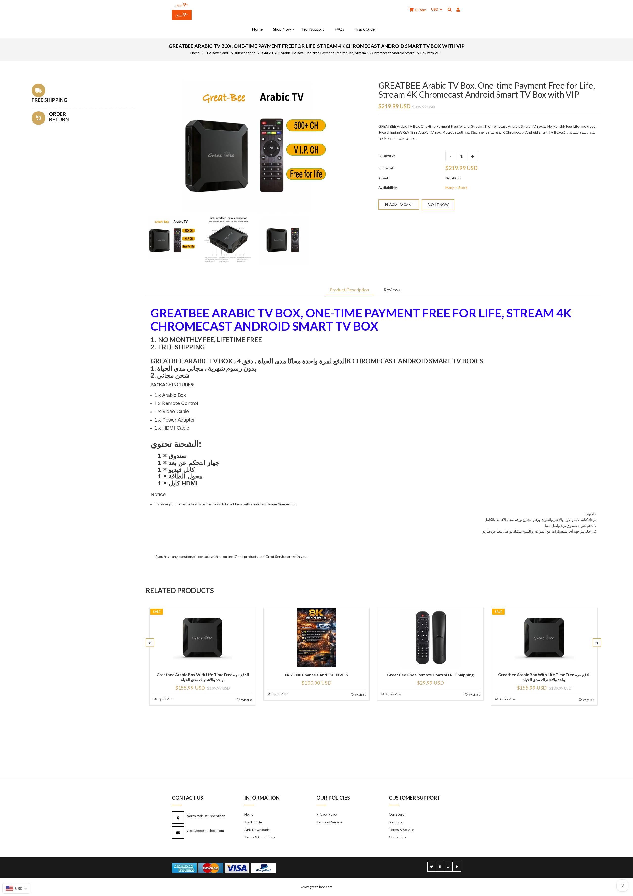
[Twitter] (431, 867)
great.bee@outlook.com (205, 831)
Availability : (388, 187)
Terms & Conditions (259, 837)
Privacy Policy (327, 814)
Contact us (397, 837)
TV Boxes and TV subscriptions (230, 53)
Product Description (349, 289)
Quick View (166, 699)
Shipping (395, 822)
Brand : (384, 178)
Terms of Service (329, 822)
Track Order (253, 822)
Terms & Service (401, 830)
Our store (396, 814)
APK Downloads (257, 830)
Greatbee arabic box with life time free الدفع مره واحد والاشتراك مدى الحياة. (203, 677)
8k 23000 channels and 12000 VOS (316, 674)
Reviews (392, 289)
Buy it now (438, 204)
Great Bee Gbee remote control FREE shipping (430, 674)
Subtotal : (386, 168)
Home (195, 53)
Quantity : (386, 156)
